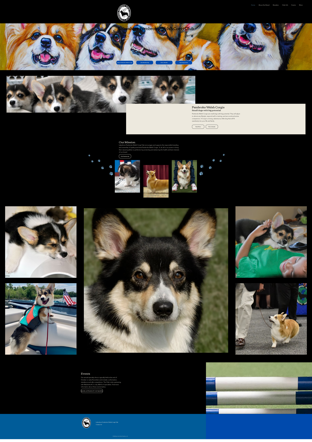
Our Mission (127, 142)
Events (85, 373)
